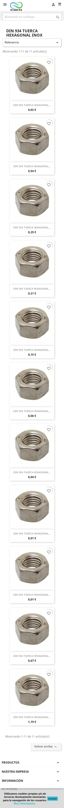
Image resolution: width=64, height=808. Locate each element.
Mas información (24, 803)
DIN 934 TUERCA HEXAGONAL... (32, 105)
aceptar (52, 798)
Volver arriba (46, 747)
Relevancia (32, 42)
